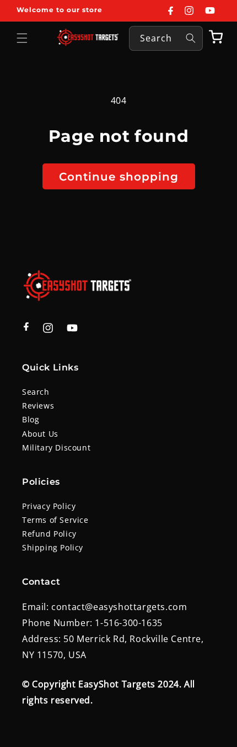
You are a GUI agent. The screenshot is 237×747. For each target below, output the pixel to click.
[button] (22, 38)
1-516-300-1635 (128, 623)
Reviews (38, 405)
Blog (30, 419)
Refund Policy (49, 533)
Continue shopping (119, 176)
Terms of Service (55, 520)
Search (36, 391)
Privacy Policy (49, 506)
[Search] (191, 38)
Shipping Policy (52, 547)
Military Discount (56, 447)
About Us (40, 433)
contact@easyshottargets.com (119, 607)
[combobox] (166, 38)
